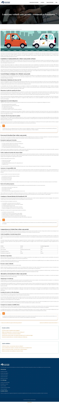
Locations (42, 2)
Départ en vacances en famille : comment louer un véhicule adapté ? (14, 349)
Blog (56, 2)
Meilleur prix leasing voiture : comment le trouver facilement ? (13, 332)
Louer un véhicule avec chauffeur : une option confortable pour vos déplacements (17, 347)
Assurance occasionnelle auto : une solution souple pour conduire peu (14, 337)
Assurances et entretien (34, 2)
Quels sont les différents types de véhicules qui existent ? (11, 322)
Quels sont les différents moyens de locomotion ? (49, 322)
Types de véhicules (49, 2)
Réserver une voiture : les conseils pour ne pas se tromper (12, 351)
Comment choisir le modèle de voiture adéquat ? (11, 330)
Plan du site (29, 402)
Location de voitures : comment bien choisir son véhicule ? (12, 346)
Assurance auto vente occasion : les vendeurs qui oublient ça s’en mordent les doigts (17, 335)
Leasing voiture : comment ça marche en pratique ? (11, 333)
